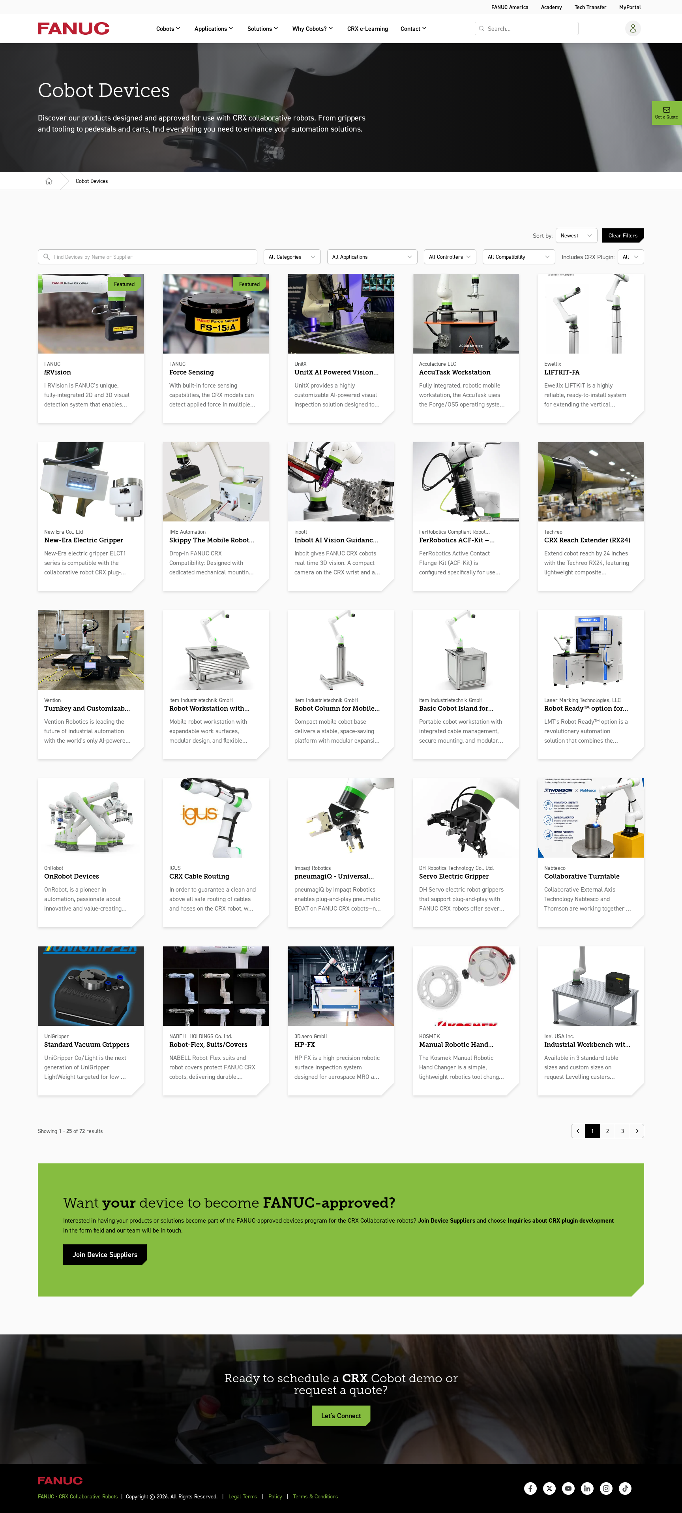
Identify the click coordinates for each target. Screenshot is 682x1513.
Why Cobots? (309, 28)
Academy (551, 7)
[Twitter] (549, 1488)
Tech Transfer (591, 7)
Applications (211, 28)
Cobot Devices (92, 180)
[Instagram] (606, 1488)
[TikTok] (625, 1488)
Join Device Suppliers (105, 1254)
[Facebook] (530, 1488)
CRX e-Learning (367, 28)
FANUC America (509, 7)
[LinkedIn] (587, 1488)
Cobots (165, 28)
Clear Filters (623, 235)
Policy (275, 1496)
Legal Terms (243, 1496)
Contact (410, 28)
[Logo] (73, 28)
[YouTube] (568, 1488)
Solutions (259, 28)
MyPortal (630, 7)
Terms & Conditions (315, 1496)
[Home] (49, 181)
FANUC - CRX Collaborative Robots (78, 1496)
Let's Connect (341, 1415)
